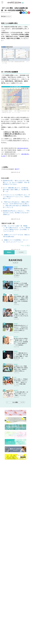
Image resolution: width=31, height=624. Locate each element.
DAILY (9, 252)
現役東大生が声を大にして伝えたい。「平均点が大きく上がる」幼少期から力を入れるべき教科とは (16, 212)
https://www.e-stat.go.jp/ (22, 148)
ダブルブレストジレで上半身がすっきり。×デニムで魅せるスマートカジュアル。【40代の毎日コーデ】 (16, 196)
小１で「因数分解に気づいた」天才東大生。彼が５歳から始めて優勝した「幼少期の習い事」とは (16, 189)
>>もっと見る (25, 245)
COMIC (21, 252)
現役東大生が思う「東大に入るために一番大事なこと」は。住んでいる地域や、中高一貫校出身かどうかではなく (16, 182)
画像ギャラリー (7, 16)
